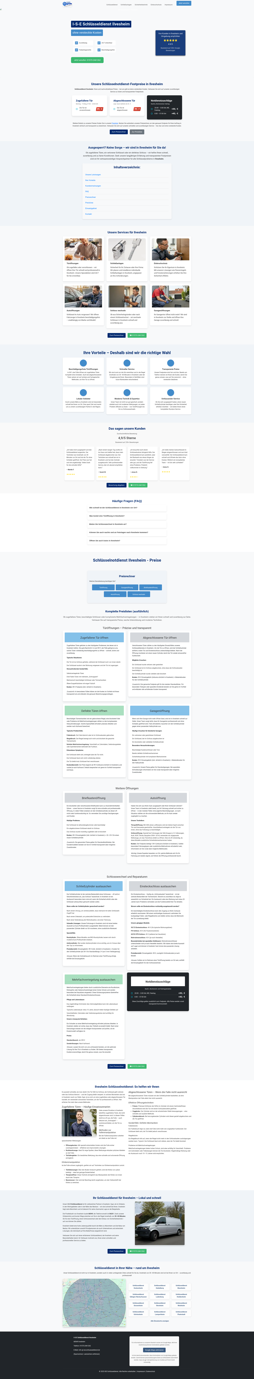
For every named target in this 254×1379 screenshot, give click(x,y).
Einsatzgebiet (91, 208)
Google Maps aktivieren (154, 1350)
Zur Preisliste (137, 132)
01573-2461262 (137, 335)
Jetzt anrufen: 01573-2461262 (87, 60)
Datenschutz (150, 1371)
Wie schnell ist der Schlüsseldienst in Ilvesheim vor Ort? (113, 508)
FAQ (87, 191)
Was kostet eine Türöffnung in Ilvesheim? (107, 516)
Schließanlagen (126, 5)
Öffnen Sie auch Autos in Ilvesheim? (104, 541)
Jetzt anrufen (183, 3)
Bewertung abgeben (117, 485)
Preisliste (115, 123)
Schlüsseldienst (111, 5)
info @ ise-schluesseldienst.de (89, 1350)
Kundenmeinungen (93, 186)
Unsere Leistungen (93, 174)
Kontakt (88, 214)
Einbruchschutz (156, 5)
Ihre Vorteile (90, 180)
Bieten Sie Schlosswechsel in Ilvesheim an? (108, 524)
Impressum (169, 5)
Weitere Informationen (158, 1362)
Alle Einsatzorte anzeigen (160, 1321)
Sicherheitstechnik (141, 5)
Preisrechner (90, 197)
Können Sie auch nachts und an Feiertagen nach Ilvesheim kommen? (118, 532)
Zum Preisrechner (119, 132)
